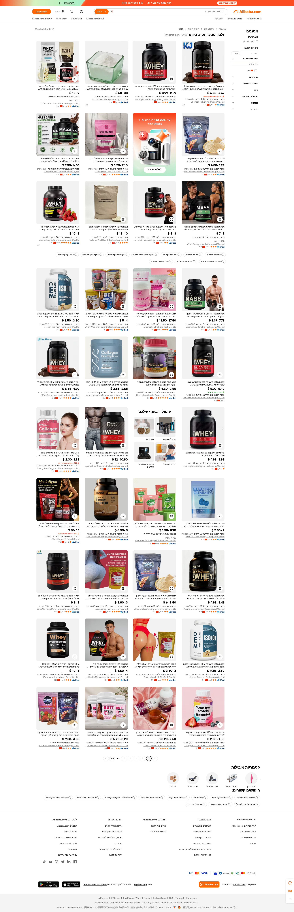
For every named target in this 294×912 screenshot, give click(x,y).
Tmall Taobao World (132, 898)
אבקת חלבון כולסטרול (245, 804)
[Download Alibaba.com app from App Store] (71, 884)
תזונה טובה (198, 798)
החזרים (118, 843)
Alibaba (222, 29)
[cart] (71, 12)
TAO (171, 898)
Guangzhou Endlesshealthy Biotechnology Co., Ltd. (203, 171)
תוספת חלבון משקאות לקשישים (118, 798)
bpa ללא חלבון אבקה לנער (57, 798)
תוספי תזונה (193, 29)
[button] (111, 11)
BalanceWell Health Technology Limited (109, 240)
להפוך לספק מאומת (68, 843)
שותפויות (72, 849)
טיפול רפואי (209, 29)
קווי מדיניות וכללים (202, 855)
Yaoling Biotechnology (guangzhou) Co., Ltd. (155, 99)
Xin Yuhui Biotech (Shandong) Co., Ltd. (110, 99)
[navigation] (244, 394)
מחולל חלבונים (191, 255)
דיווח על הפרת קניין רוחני (110, 849)
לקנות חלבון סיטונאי (115, 255)
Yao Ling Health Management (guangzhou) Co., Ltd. (154, 240)
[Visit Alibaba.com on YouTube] (50, 862)
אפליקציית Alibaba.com (95, 884)
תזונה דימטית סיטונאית (211, 261)
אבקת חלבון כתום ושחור (143, 255)
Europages (191, 898)
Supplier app (140, 884)
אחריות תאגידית (248, 837)
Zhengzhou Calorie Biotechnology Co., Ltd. (59, 240)
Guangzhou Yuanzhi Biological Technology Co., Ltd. (154, 540)
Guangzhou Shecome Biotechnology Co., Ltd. (106, 466)
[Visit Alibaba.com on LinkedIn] (69, 862)
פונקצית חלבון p (214, 255)
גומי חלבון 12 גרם (194, 804)
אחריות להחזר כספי (202, 831)
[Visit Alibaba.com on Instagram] (56, 862)
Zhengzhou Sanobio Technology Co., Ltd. (205, 327)
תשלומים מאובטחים (201, 826)
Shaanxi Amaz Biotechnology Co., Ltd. (61, 171)
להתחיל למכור (70, 831)
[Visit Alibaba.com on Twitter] (63, 862)
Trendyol (179, 898)
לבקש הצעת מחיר (158, 831)
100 (112, 758)
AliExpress (103, 898)
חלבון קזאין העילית (66, 255)
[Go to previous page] (155, 758)
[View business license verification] (174, 907)
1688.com (115, 898)
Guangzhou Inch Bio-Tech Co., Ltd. (111, 171)
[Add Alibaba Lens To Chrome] (209, 884)
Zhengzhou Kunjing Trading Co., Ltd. (207, 102)
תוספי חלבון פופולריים (150, 798)
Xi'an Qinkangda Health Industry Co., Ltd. (60, 395)
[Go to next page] (106, 758)
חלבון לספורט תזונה (159, 261)
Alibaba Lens (239, 884)
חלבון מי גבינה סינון (219, 804)
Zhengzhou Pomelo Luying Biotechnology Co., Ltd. (106, 536)
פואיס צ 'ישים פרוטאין (245, 798)
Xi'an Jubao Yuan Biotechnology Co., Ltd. (60, 103)
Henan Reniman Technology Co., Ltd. (61, 327)
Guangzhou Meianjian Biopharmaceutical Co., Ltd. (106, 395)
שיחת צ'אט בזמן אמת (112, 831)
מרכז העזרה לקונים (113, 826)
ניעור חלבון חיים (170, 255)
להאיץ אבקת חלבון (220, 798)
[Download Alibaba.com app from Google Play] (48, 884)
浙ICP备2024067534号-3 (225, 907)
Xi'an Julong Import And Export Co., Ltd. (205, 244)
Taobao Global (159, 898)
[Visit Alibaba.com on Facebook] (75, 862)
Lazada (147, 898)
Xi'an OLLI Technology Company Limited (205, 536)
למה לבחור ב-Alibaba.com (244, 826)
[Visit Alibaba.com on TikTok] (44, 862)
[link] (290, 883)
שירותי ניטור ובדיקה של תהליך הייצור (194, 849)
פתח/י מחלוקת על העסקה (110, 837)
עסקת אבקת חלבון (184, 261)
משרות (252, 843)
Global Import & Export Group (65, 539)
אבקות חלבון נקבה (177, 798)
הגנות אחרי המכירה (202, 843)
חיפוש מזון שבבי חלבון (86, 798)
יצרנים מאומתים (158, 826)
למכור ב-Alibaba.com (67, 826)
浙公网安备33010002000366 (197, 907)
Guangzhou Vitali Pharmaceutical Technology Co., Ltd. (203, 397)
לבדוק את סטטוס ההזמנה (65, 837)
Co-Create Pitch (248, 831)
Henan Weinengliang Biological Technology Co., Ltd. (203, 466)
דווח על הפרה (115, 855)
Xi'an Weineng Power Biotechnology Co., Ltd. (106, 327)
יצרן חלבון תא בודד (91, 255)
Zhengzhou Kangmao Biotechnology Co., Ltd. (58, 468)
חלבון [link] (181, 29)
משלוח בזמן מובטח (202, 837)
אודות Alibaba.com (246, 819)
